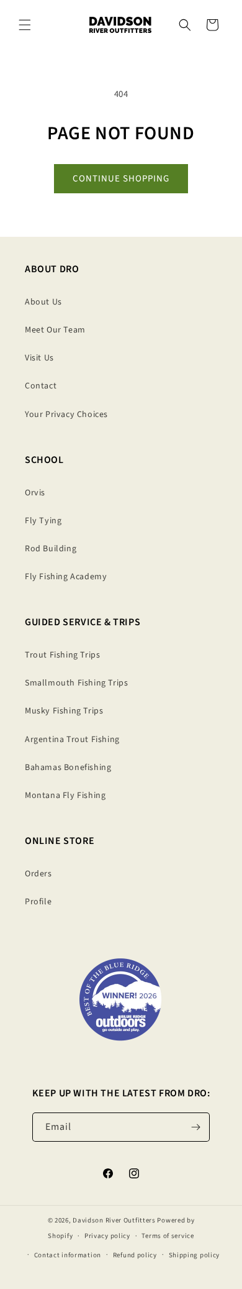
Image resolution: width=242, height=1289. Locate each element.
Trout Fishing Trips (62, 655)
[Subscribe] (195, 1127)
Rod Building (50, 549)
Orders (38, 874)
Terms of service (167, 1236)
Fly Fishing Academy (66, 577)
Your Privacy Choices (66, 414)
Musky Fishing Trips (64, 711)
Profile (38, 902)
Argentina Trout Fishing (72, 739)
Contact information (67, 1255)
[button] (24, 25)
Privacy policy (107, 1236)
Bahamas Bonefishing (68, 767)
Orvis (35, 493)
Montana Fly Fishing (65, 795)
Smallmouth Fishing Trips (76, 683)
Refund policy (135, 1255)
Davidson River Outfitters (114, 1220)
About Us (43, 302)
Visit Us (39, 358)
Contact (40, 386)
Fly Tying (43, 521)
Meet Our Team (55, 330)
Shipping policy (194, 1255)
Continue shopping (121, 178)
